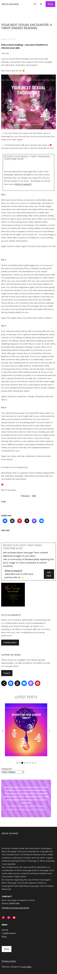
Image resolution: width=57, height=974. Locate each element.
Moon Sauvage (10, 4)
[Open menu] (35, 4)
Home (5, 929)
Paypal (7, 673)
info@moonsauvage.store (15, 907)
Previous (25, 495)
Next (34, 495)
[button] (17, 763)
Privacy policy (9, 961)
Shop (50, 4)
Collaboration (10, 642)
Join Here (49, 574)
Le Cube (26, 966)
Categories (6, 768)
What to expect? (23, 184)
